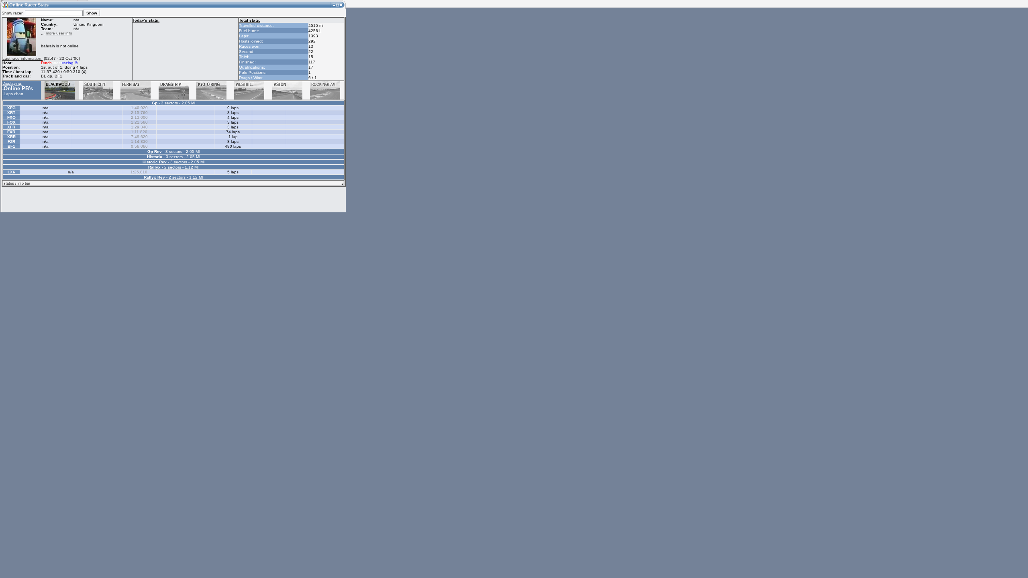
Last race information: (22, 58)
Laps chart (13, 94)
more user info (59, 33)
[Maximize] (337, 4)
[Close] (341, 4)
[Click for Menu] (4, 4)
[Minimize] (334, 4)
